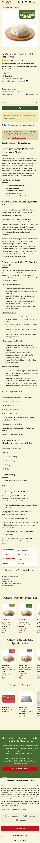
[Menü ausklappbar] (2, 1)
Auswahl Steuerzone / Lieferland (13, 81)
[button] (19, 2)
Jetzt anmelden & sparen (20, 768)
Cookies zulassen (20, 828)
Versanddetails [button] (7, 94)
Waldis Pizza (21, 554)
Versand (19, 78)
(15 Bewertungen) (17, 60)
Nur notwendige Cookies (20, 835)
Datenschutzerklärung (9, 809)
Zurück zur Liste (8, 7)
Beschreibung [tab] (8, 143)
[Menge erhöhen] (36, 102)
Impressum (22, 809)
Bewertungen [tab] (24, 143)
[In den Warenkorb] (20, 108)
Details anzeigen (20, 840)
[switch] (6, 816)
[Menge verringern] (4, 102)
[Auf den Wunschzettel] (34, 14)
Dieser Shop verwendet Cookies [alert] (20, 781)
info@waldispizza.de (19, 138)
